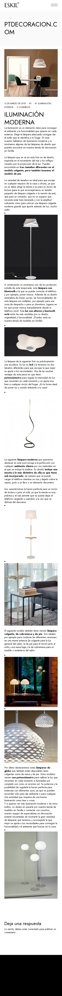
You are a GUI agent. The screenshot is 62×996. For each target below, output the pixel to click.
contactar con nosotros (37, 810)
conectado (33, 929)
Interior (8, 107)
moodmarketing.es (46, 967)
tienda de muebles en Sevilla (27, 320)
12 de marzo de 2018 (15, 103)
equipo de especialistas (25, 813)
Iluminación (44, 103)
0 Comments (23, 107)
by (30, 103)
